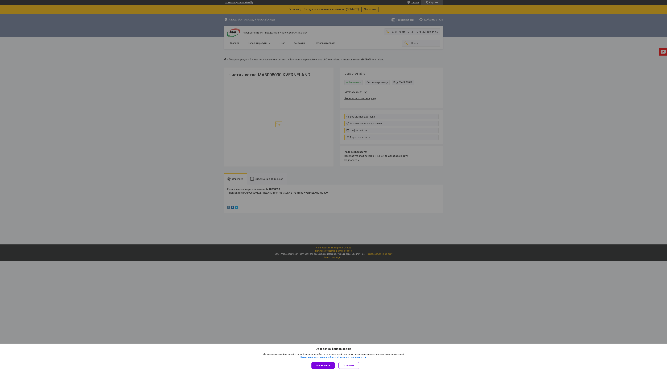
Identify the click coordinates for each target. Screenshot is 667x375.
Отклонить (349, 365)
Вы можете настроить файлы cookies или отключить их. (332, 357)
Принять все (323, 365)
